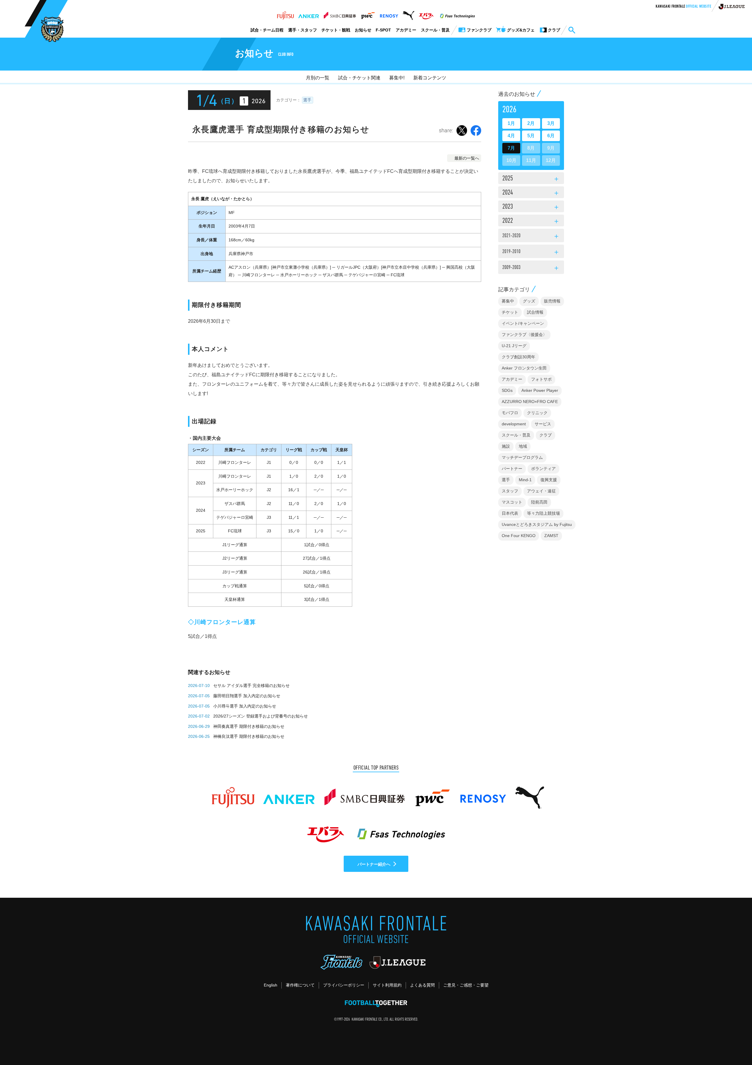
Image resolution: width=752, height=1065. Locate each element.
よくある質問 (422, 985)
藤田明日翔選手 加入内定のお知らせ (246, 695)
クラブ (545, 435)
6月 (551, 135)
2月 (531, 123)
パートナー (512, 468)
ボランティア (543, 468)
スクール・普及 (435, 30)
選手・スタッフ (302, 30)
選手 (307, 100)
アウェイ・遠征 (541, 491)
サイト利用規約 (387, 985)
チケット (510, 312)
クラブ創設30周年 (518, 357)
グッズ (529, 301)
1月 (511, 123)
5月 (531, 135)
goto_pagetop (733, 1044)
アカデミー (406, 30)
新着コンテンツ (429, 77)
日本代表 (510, 513)
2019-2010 (531, 252)
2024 (531, 193)
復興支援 (548, 479)
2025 (531, 179)
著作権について (300, 985)
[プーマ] (408, 14)
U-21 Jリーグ (514, 345)
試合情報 (535, 312)
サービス (543, 424)
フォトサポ (541, 379)
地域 (523, 446)
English (270, 985)
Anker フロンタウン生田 (524, 368)
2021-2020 (531, 236)
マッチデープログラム (522, 457)
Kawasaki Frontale (683, 7)
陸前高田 (539, 502)
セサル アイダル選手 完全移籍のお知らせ (251, 685)
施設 (506, 446)
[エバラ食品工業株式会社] (426, 14)
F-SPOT (383, 30)
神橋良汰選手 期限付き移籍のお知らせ (248, 736)
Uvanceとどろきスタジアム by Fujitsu (537, 524)
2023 (531, 207)
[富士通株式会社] (285, 14)
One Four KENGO (519, 535)
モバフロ (510, 412)
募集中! (396, 77)
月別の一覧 (317, 77)
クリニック (537, 412)
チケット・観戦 (335, 30)
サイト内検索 (572, 30)
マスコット (512, 502)
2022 (531, 221)
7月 (511, 148)
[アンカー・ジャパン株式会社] (309, 14)
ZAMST (551, 535)
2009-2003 (531, 268)
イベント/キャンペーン (523, 323)
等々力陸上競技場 (543, 513)
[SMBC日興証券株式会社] (339, 14)
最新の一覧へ (466, 158)
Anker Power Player (539, 390)
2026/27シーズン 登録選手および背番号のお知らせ (260, 716)
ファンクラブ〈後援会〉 (524, 334)
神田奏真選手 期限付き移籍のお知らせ (248, 726)
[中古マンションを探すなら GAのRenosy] (389, 14)
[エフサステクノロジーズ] (457, 14)
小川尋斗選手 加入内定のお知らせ (244, 706)
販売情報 (552, 301)
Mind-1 (525, 479)
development (514, 424)
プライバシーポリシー (343, 985)
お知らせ (363, 30)
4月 (511, 135)
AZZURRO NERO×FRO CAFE (530, 401)
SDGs (507, 390)
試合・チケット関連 (359, 77)
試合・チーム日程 (267, 30)
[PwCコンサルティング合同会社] (367, 14)
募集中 (508, 301)
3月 (551, 123)
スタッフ (510, 491)
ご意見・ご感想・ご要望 (466, 985)
